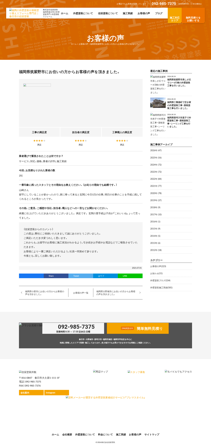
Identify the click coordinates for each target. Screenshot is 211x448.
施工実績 (128, 13)
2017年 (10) (156, 214)
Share (51, 275)
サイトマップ (151, 434)
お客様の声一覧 (80, 292)
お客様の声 (144, 13)
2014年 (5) (155, 235)
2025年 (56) (156, 157)
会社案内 (25, 392)
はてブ (101, 275)
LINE (125, 275)
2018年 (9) (155, 207)
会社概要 (67, 434)
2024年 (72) (156, 164)
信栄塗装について (108, 13)
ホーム (64, 13)
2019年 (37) (156, 200)
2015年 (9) (155, 228)
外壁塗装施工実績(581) (161, 287)
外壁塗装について (83, 13)
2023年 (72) (156, 171)
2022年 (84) (156, 178)
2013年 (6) (155, 242)
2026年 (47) (156, 150)
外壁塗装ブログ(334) (160, 280)
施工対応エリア (175, 19)
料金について (105, 434)
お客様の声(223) (158, 266)
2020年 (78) (156, 193)
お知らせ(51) (156, 273)
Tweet (76, 275)
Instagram (50, 392)
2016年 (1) (155, 221)
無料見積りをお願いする (193, 19)
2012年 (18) (156, 250)
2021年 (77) (156, 185)
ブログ (158, 13)
